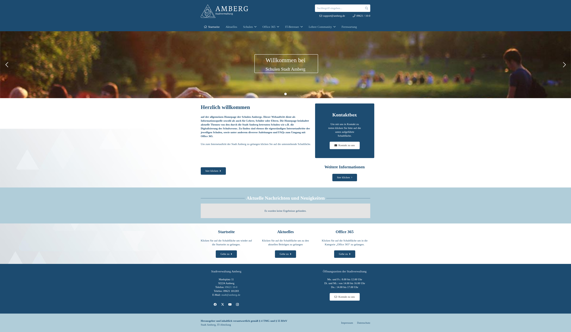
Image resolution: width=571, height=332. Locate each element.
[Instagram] (237, 304)
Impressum (347, 322)
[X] (222, 304)
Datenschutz (363, 322)
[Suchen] (366, 8)
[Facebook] (215, 304)
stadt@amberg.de (230, 294)
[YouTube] (230, 304)
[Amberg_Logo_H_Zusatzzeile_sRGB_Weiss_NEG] (224, 11)
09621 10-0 (231, 287)
